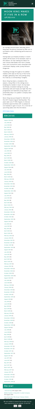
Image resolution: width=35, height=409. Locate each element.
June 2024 (7, 172)
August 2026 (7, 120)
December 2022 (8, 212)
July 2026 (6, 122)
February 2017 (8, 370)
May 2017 (6, 362)
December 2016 (8, 374)
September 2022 (8, 219)
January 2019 (7, 315)
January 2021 (7, 266)
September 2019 (8, 296)
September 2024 (8, 165)
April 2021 (7, 259)
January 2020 (7, 287)
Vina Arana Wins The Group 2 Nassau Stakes (16, 397)
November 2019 (8, 292)
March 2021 (7, 261)
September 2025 (8, 146)
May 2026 (6, 127)
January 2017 (7, 372)
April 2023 (7, 202)
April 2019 (7, 308)
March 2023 (7, 205)
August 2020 (7, 278)
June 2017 (7, 360)
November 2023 (8, 186)
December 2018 (8, 318)
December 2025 (8, 139)
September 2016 (8, 381)
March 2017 (7, 367)
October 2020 (8, 273)
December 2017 (8, 346)
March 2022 (7, 233)
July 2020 (6, 280)
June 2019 (7, 304)
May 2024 (6, 174)
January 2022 (7, 238)
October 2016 (7, 379)
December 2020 (8, 268)
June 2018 (7, 332)
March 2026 (7, 132)
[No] (33, 404)
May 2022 (6, 228)
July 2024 (6, 169)
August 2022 (7, 221)
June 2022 (7, 226)
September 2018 (8, 325)
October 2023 (8, 188)
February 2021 (8, 264)
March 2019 (7, 311)
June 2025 (7, 153)
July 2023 (6, 195)
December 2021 (8, 240)
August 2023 (7, 193)
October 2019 (7, 294)
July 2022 (6, 224)
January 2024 (7, 181)
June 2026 (7, 125)
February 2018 (8, 341)
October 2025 (8, 143)
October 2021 (7, 245)
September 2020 (8, 275)
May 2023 (6, 200)
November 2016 (8, 377)
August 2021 (7, 249)
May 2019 (6, 306)
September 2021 (8, 247)
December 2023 (8, 183)
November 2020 (8, 271)
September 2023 (8, 191)
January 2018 (7, 344)
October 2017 (7, 351)
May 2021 (6, 256)
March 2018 (7, 339)
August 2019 (7, 299)
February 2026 (8, 134)
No (20, 406)
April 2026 (7, 129)
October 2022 (8, 216)
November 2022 (8, 214)
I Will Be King (8, 390)
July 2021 (6, 252)
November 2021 (8, 242)
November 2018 (8, 320)
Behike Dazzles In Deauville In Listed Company (17, 393)
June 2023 (7, 198)
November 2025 (8, 141)
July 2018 (6, 329)
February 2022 (8, 235)
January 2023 (7, 209)
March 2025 (7, 160)
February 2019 (8, 313)
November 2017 (8, 348)
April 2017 (7, 365)
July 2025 (6, 151)
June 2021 (7, 254)
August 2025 (7, 148)
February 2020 (8, 285)
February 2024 (8, 179)
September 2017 (8, 353)
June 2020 (7, 282)
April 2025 (7, 158)
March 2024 (7, 176)
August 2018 (7, 327)
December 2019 (8, 289)
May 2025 (6, 155)
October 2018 (7, 322)
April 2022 (7, 231)
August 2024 (7, 167)
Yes (15, 406)
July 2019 (6, 301)
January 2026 (7, 136)
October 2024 (8, 162)
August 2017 (7, 355)
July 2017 (6, 358)
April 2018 (7, 337)
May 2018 (6, 334)
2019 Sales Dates (8, 111)
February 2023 (8, 207)
